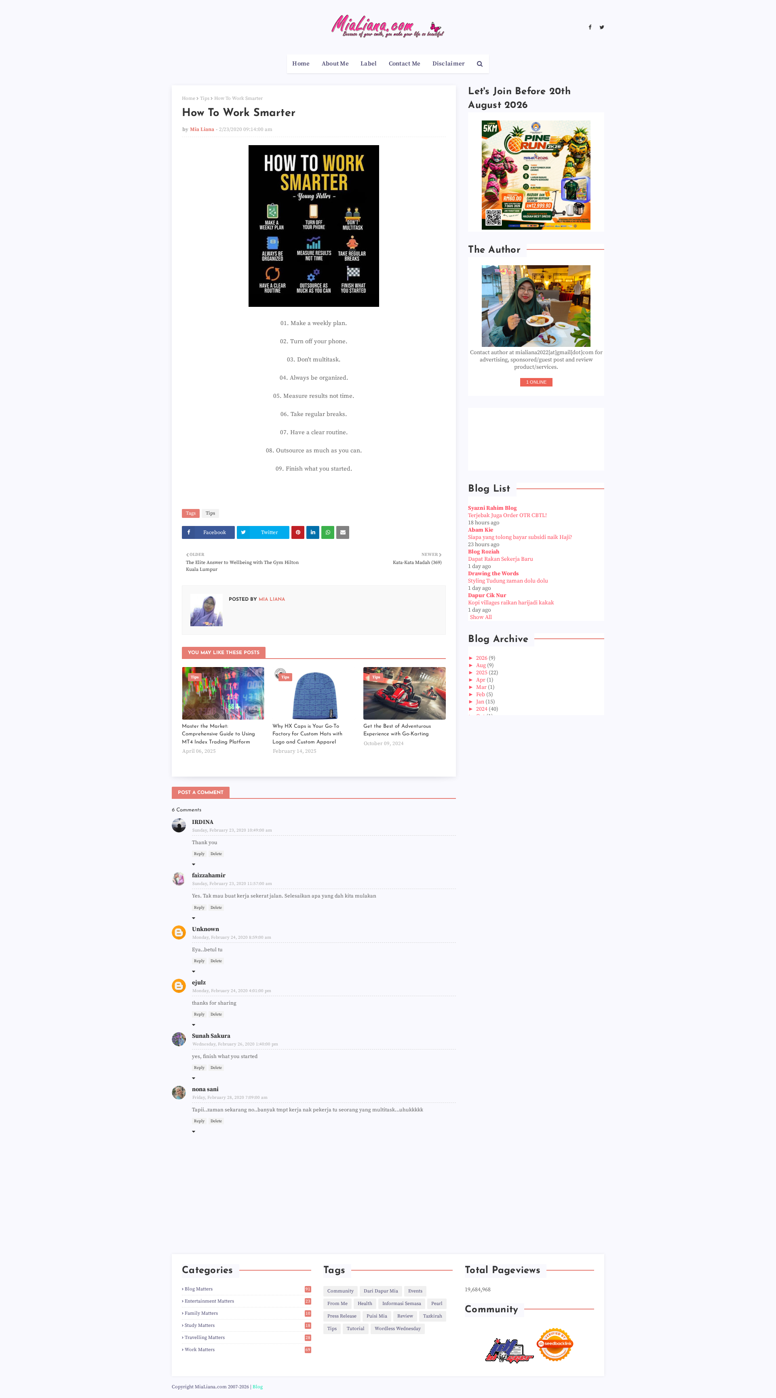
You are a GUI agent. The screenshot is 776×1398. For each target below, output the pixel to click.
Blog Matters (247, 1289)
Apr (481, 680)
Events (415, 1291)
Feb (481, 694)
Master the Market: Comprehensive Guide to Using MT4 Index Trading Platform (218, 734)
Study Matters (247, 1325)
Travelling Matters (247, 1338)
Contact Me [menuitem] (405, 64)
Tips (204, 98)
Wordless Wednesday (398, 1329)
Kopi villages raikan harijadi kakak (511, 602)
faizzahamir (209, 875)
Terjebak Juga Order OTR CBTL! (507, 515)
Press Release (341, 1316)
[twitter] (600, 27)
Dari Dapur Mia (381, 1291)
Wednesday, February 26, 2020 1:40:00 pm (235, 1044)
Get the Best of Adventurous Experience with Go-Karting (397, 730)
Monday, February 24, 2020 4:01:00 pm (231, 991)
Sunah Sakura (211, 1036)
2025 (482, 672)
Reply (199, 853)
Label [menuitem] (369, 64)
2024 (482, 709)
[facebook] (589, 27)
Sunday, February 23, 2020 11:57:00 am (232, 884)
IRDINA (202, 822)
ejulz (199, 982)
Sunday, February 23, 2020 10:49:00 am (232, 830)
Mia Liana (202, 129)
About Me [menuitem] (335, 64)
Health (365, 1304)
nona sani (205, 1089)
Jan (480, 701)
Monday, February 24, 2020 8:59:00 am (231, 937)
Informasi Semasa (401, 1304)
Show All (481, 617)
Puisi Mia (377, 1316)
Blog (258, 1387)
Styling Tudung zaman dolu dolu (508, 581)
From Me (337, 1304)
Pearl (437, 1304)
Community (340, 1291)
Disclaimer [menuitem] (448, 64)
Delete (216, 853)
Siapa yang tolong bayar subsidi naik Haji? (520, 537)
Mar (482, 687)
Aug (481, 665)
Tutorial (356, 1329)
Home (188, 98)
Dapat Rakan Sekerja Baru (500, 559)
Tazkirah (432, 1316)
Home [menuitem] (301, 64)
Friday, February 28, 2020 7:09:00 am (230, 1097)
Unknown (205, 929)
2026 (482, 658)
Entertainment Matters (247, 1301)
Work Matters (247, 1350)
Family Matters (247, 1313)
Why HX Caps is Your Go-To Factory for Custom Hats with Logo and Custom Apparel (307, 734)
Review (405, 1316)
